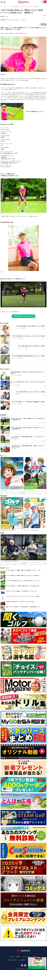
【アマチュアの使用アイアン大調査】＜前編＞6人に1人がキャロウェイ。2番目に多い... (23, 575)
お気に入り (44, 24)
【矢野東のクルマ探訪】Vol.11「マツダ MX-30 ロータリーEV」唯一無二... (20, 601)
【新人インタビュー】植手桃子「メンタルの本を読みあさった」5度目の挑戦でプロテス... (23, 606)
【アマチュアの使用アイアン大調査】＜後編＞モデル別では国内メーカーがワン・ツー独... (23, 570)
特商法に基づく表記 (12, 959)
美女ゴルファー (19, 19)
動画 (6, 19)
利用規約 (18, 956)
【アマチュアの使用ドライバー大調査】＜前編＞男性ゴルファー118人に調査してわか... (23, 585)
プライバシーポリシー (26, 956)
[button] (45, 196)
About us (12, 956)
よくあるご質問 (22, 959)
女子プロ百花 (13, 19)
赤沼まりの (24, 19)
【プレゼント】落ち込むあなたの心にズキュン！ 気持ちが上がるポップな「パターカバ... (23, 580)
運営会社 (35, 956)
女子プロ (9, 19)
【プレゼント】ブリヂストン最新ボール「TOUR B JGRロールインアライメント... (21, 591)
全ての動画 (24, 563)
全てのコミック (23, 492)
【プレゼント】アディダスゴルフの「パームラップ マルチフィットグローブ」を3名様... (23, 596)
